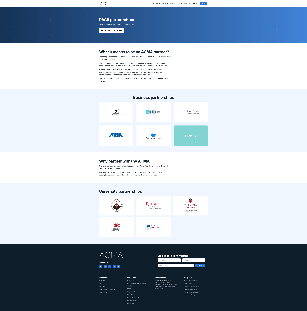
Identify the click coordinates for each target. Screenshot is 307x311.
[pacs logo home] (125, 255)
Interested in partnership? (112, 30)
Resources (182, 3)
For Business (193, 3)
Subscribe (201, 265)
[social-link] (100, 266)
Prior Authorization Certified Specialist (164, 3)
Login (203, 3)
